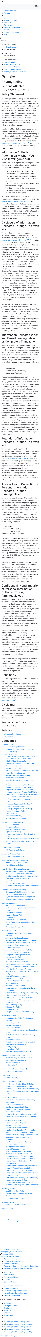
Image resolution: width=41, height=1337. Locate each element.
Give (5, 18)
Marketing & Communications (12, 1055)
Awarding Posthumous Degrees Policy (19, 763)
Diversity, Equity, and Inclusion (15, 1291)
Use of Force (10, 1196)
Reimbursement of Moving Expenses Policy (21, 993)
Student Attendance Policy (15, 811)
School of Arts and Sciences (14, 1261)
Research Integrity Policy (14, 806)
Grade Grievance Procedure (15, 778)
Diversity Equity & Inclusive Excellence (15, 869)
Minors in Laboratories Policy (16, 894)
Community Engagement (13, 1286)
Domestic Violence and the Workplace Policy (22, 964)
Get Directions (14, 1256)
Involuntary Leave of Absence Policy (19, 1151)
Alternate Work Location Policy (17, 952)
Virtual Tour (8, 1315)
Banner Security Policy (13, 1023)
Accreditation (9, 1275)
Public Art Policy (11, 1078)
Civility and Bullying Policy (15, 959)
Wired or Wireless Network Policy (18, 1051)
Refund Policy (10, 1163)
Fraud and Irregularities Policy (16, 1107)
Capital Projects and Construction (14, 860)
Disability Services (11, 1288)
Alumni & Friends (10, 20)
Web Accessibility (8, 1202)
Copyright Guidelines (13, 1028)
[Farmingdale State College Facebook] (19, 1322)
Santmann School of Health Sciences (18, 1268)
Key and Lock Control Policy (16, 905)
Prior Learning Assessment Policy (18, 797)
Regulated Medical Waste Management (20, 897)
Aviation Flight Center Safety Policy (18, 761)
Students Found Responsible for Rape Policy (22, 886)
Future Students (10, 11)
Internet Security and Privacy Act (15, 143)
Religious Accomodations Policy (17, 995)
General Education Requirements (17, 775)
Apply (6, 15)
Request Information (11, 32)
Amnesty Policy (11, 754)
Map (5, 34)
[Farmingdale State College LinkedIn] (18, 1329)
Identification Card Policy (15, 1191)
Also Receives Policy (13, 947)
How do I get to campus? (13, 69)
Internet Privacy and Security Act (15, 201)
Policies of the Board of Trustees (13, 1069)
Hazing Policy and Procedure (16, 1147)
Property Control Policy (14, 915)
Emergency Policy (11, 1306)
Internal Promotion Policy (14, 978)
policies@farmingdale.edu (11, 734)
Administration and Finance (11, 822)
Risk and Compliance (9, 1097)
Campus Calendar (10, 1282)
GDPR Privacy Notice (13, 1040)
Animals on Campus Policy (11, 854)
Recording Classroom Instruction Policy (20, 804)
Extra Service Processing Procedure (19, 969)
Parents (7, 13)
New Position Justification (15, 986)
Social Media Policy (12, 1065)
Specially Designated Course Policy (18, 809)
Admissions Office (11, 1277)
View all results (11, 47)
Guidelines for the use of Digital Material (20, 1042)
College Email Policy (13, 1025)
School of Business (11, 1264)
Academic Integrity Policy (15, 747)
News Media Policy (12, 1063)
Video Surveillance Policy (14, 1198)
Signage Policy (11, 917)
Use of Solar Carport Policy (15, 927)
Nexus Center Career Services (15, 1293)
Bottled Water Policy (13, 825)
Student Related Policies (10, 1120)
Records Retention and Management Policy (21, 1116)
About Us (7, 23)
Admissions (8, 25)
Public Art (5, 1075)
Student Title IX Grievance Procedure (19, 883)
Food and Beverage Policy (15, 829)
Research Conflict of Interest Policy (18, 1086)
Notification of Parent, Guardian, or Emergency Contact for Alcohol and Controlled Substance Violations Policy (20, 1156)
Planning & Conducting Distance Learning (21, 794)
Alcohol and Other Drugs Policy (17, 945)
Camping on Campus (13, 827)
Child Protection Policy (14, 1105)
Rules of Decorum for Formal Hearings (19, 997)
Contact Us (4, 1256)
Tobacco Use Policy (12, 1007)
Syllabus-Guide (11, 813)
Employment (8, 1308)
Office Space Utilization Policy (16, 863)
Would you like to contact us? (15, 72)
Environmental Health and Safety (13, 890)
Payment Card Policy (13, 832)
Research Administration (10, 1082)
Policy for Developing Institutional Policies (21, 1114)
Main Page (5, 1208)
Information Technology (10, 1016)
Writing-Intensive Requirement (16, 818)
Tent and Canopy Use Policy (16, 920)
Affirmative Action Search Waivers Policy (20, 943)
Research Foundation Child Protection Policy (22, 1089)
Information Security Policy (15, 1044)
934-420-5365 (7, 736)
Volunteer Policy (11, 1009)
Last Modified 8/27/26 (8, 1336)
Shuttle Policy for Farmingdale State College (22, 839)
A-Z (12, 1208)
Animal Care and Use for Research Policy (20, 756)
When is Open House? (12, 64)
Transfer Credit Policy (13, 816)
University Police (7, 1189)
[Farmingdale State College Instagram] (19, 1324)
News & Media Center (12, 27)
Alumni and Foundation (10, 848)
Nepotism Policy (11, 983)
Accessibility (8, 1303)
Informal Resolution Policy (15, 976)
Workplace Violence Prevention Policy (19, 1012)
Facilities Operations (9, 903)
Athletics (7, 30)
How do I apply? (10, 62)
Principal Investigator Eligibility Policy (19, 1084)
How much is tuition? (12, 67)
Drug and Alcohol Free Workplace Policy (20, 967)
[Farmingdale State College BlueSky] (18, 1332)
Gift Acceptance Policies (14, 850)
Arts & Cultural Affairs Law (17, 458)
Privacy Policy (10, 1047)
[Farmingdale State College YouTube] (18, 1327)
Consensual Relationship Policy (17, 962)
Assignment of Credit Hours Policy (18, 759)
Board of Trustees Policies (15, 1071)
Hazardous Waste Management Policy (19, 892)
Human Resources (8, 931)
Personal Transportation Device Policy (19, 1161)
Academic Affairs (7, 744)
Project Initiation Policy (14, 865)
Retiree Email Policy (12, 1049)
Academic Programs (11, 1259)
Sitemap (7, 1313)
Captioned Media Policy (14, 766)
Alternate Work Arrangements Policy (19, 950)
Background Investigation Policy (17, 955)
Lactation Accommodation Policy (18, 981)
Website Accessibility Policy (15, 1205)
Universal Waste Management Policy (19, 899)
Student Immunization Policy (16, 1180)
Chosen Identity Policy (13, 768)
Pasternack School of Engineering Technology (21, 1266)
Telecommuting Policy (13, 1005)
